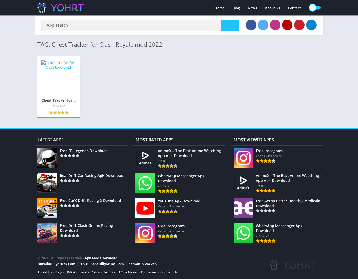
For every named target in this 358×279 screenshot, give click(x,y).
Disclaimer (149, 272)
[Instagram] (275, 25)
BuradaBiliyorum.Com (56, 263)
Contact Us (168, 272)
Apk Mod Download (101, 258)
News (252, 8)
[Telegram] (311, 25)
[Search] (230, 25)
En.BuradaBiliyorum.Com (102, 263)
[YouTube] (287, 25)
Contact (294, 8)
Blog (236, 8)
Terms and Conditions (120, 272)
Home (219, 8)
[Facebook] (251, 25)
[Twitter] (263, 25)
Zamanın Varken (142, 263)
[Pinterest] (299, 25)
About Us (272, 8)
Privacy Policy (89, 272)
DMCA (70, 272)
